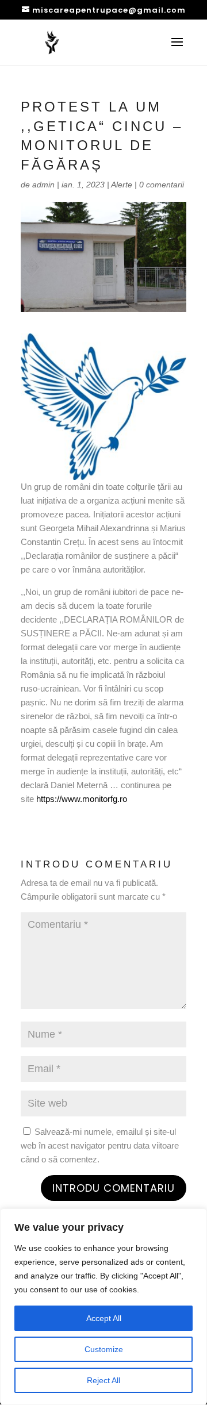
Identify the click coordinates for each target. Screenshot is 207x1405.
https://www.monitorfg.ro (81, 799)
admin (43, 184)
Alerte (121, 184)
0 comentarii (161, 184)
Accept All (103, 1318)
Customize (104, 1349)
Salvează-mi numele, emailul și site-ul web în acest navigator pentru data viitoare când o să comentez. (100, 1145)
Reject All (103, 1380)
